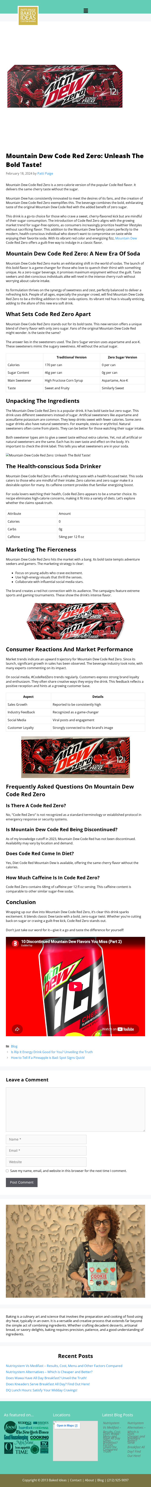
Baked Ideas (58, 1480)
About (89, 1480)
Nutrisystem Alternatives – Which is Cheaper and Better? (49, 1372)
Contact (76, 1480)
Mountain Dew (126, 238)
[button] (86, 11)
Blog (14, 1046)
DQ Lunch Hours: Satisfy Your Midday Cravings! (41, 1390)
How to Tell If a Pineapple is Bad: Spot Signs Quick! (48, 1057)
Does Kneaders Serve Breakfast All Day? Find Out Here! (48, 1384)
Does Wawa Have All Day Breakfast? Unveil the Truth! (46, 1378)
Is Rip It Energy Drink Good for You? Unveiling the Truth (52, 1052)
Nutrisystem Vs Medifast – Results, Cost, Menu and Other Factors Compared (64, 1365)
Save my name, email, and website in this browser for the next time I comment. (68, 1171)
